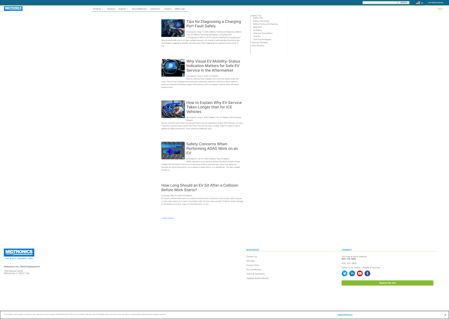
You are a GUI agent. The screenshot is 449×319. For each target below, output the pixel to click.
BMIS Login (180, 9)
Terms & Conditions (255, 274)
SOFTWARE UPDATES (435, 3)
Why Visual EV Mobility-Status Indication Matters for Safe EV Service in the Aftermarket (213, 66)
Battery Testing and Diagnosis (222, 32)
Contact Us (251, 256)
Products (97, 9)
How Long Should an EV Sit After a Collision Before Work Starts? (199, 187)
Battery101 (257, 27)
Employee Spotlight (260, 42)
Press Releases (258, 45)
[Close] (445, 314)
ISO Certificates (253, 269)
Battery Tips (214, 117)
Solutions (111, 9)
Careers (167, 9)
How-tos (256, 36)
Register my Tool (387, 283)
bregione (192, 32)
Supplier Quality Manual (257, 278)
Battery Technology (261, 21)
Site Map (250, 261)
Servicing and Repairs (209, 35)
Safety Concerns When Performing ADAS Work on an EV (212, 148)
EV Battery (195, 35)
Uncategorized (225, 35)
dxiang (166, 195)
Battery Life (258, 18)
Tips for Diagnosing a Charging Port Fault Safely (213, 23)
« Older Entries (167, 218)
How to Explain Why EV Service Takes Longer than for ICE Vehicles (214, 107)
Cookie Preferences (345, 315)
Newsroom (155, 9)
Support (122, 9)
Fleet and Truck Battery (263, 33)
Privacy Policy (252, 265)
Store (440, 9)
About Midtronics (139, 9)
